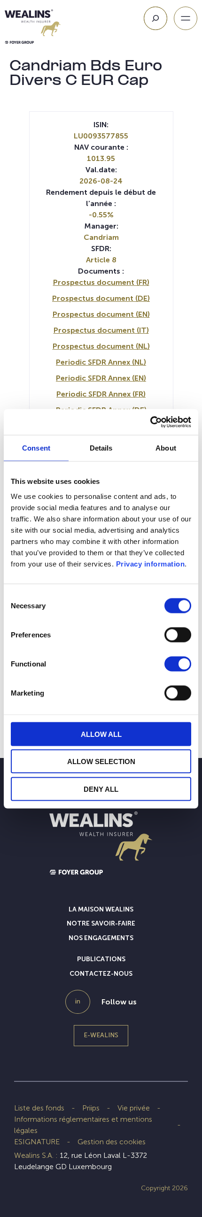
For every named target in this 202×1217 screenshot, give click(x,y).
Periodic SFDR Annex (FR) (101, 394)
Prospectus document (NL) (101, 346)
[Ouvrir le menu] (185, 18)
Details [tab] (101, 448)
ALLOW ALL (101, 734)
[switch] (177, 636)
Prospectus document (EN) (101, 314)
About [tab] (165, 448)
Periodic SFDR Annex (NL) (101, 362)
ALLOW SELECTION (101, 761)
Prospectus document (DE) (101, 298)
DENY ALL (101, 789)
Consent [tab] (36, 448)
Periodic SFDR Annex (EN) (101, 378)
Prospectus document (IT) (101, 330)
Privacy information (150, 563)
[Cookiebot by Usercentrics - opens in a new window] (150, 422)
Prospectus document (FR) (101, 282)
